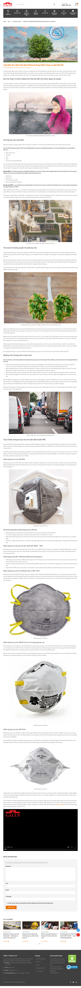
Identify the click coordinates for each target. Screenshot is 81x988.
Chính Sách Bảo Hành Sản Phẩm (57, 959)
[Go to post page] (12, 925)
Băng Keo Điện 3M (36, 13)
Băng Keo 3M (17, 13)
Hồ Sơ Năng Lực (40, 971)
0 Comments (28, 67)
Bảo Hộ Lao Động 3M (54, 13)
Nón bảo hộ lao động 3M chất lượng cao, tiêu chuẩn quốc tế (11, 936)
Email (7, 890)
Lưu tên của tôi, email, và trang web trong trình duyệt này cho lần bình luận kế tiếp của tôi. (30, 903)
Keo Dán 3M (45, 13)
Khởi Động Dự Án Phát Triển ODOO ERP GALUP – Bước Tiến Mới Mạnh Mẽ (49, 936)
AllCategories (8, 13)
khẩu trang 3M (61, 804)
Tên (7, 883)
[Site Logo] (7, 4)
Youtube (73, 982)
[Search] (54, 4)
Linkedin (76, 982)
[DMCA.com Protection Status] (72, 958)
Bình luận (8, 866)
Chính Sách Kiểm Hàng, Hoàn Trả (57, 961)
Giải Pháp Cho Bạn (9, 67)
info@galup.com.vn (12, 970)
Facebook (70, 982)
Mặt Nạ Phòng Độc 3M (73, 13)
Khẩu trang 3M (19, 67)
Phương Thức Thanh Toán (55, 966)
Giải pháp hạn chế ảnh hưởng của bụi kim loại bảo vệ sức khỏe (68, 936)
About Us (38, 961)
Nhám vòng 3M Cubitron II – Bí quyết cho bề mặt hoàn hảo (30, 936)
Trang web (8, 896)
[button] (5, 44)
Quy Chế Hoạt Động (54, 972)
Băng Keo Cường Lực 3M (26, 14)
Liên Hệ (38, 965)
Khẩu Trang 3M (63, 13)
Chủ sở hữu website (40, 958)
